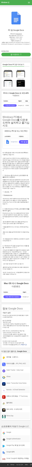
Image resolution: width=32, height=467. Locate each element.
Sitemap (12, 464)
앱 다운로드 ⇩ (16, 54)
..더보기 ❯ (23, 344)
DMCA (26, 464)
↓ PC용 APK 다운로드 (10, 105)
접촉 (31, 464)
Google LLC (18, 40)
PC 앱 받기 (25, 142)
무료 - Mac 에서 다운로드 (12, 296)
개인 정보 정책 (19, 464)
